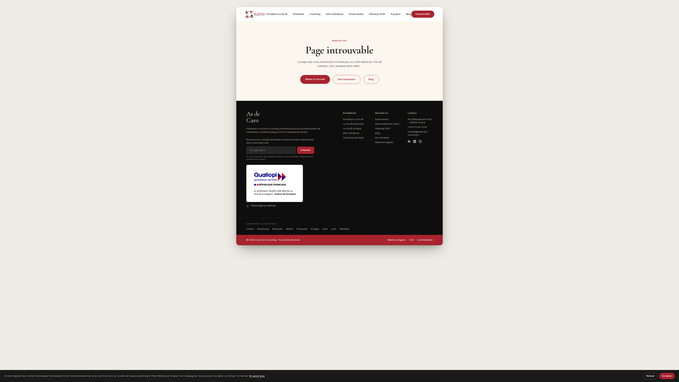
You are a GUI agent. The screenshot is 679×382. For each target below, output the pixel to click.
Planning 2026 (377, 14)
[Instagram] (420, 141)
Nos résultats (382, 137)
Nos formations (346, 79)
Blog (408, 14)
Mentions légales (384, 142)
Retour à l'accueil (315, 79)
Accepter (667, 376)
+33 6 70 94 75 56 (417, 127)
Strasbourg (263, 229)
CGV (411, 240)
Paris (325, 229)
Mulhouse (277, 229)
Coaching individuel (353, 137)
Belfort (289, 229)
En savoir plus (257, 375)
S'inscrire (306, 150)
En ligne (315, 229)
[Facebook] (409, 141)
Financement (356, 14)
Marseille (344, 229)
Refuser (650, 376)
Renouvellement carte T (387, 124)
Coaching (315, 14)
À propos (396, 14)
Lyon (333, 229)
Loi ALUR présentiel (353, 124)
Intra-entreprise (334, 14)
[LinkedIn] (414, 141)
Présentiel (298, 14)
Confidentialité (425, 240)
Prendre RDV (423, 14)
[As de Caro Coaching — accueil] (255, 14)
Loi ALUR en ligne (352, 128)
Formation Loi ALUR (276, 14)
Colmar (250, 229)
